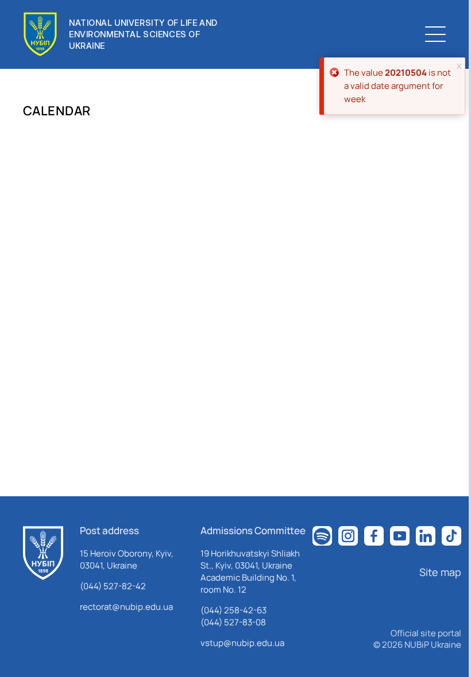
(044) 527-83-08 (233, 622)
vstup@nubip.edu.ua (242, 643)
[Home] (43, 553)
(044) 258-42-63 (233, 610)
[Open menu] (435, 34)
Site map (440, 572)
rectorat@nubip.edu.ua (126, 607)
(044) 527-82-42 (113, 586)
